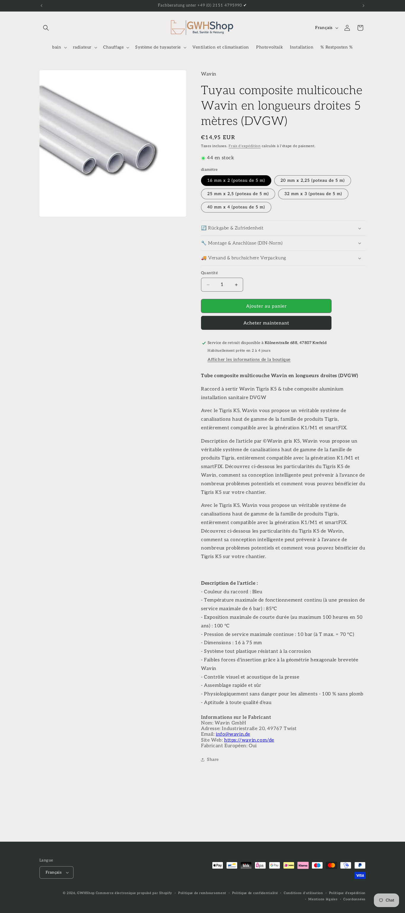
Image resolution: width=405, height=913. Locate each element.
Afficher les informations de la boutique (249, 359)
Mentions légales (322, 899)
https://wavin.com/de (249, 740)
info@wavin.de (233, 734)
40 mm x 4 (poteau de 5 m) (236, 207)
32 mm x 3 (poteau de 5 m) (313, 193)
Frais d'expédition (245, 146)
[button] (45, 27)
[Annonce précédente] (41, 5)
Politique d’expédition (347, 893)
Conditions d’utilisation (303, 893)
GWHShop (86, 893)
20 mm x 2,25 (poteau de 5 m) (312, 180)
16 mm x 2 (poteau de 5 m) (236, 180)
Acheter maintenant (266, 323)
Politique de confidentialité (255, 893)
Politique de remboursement (202, 893)
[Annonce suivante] (363, 5)
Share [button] (213, 759)
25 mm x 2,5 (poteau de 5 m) (238, 193)
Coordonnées (354, 899)
